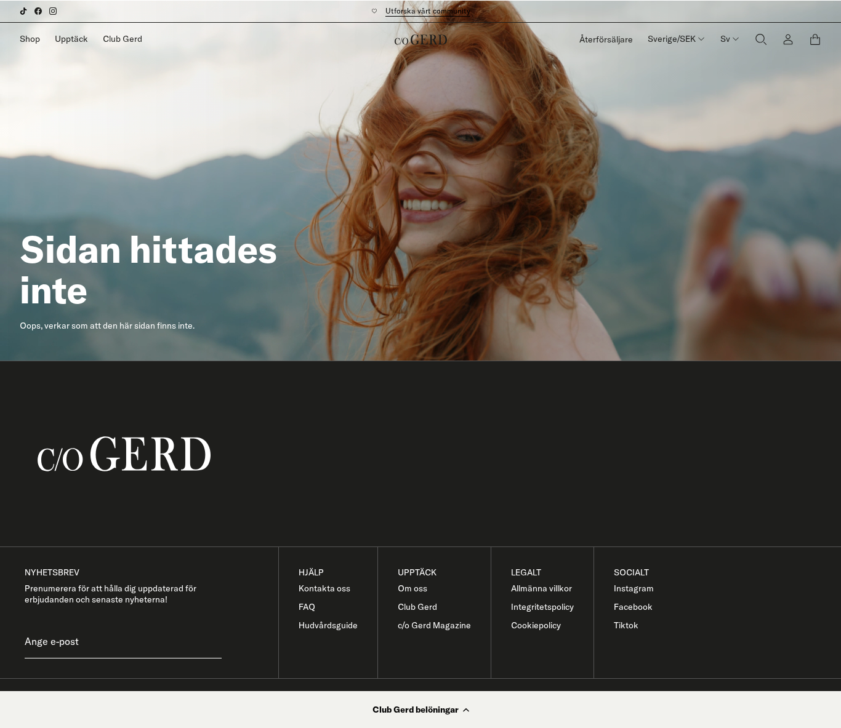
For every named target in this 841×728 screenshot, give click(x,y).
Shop (30, 38)
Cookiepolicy (536, 625)
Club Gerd (122, 38)
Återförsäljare (606, 39)
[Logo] (421, 39)
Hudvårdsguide (328, 625)
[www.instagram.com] (53, 11)
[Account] (788, 39)
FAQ (307, 606)
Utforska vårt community (427, 10)
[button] (420, 709)
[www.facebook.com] (38, 11)
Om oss (412, 588)
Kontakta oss (324, 588)
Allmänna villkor (541, 588)
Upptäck (71, 38)
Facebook (633, 606)
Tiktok (626, 625)
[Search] (761, 39)
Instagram (634, 588)
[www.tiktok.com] (23, 11)
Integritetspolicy (542, 606)
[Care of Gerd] (430, 454)
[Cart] (815, 39)
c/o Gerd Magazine (434, 625)
